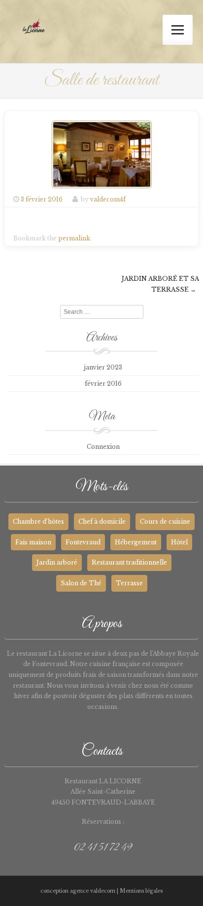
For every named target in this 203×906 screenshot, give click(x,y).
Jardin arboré (56, 562)
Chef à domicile (102, 521)
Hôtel (179, 542)
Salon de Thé (81, 583)
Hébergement (136, 542)
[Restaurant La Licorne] (34, 34)
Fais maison (33, 542)
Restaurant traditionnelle (129, 562)
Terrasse (129, 583)
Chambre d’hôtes (38, 521)
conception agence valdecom (77, 891)
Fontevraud (83, 542)
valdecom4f (108, 199)
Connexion (103, 446)
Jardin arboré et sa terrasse (160, 284)
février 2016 (103, 383)
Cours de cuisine (165, 521)
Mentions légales (141, 891)
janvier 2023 (103, 367)
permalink (74, 238)
